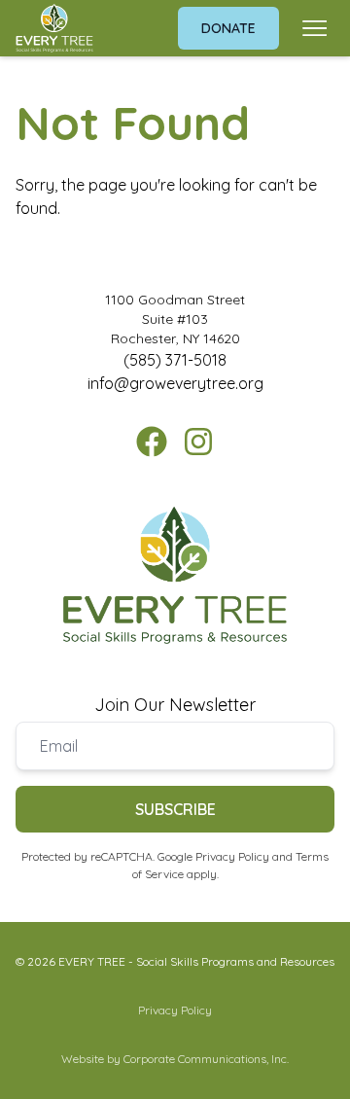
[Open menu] (314, 28)
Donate (228, 28)
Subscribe (175, 809)
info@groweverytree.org (175, 383)
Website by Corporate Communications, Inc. (175, 1058)
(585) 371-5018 (175, 360)
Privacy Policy (232, 856)
